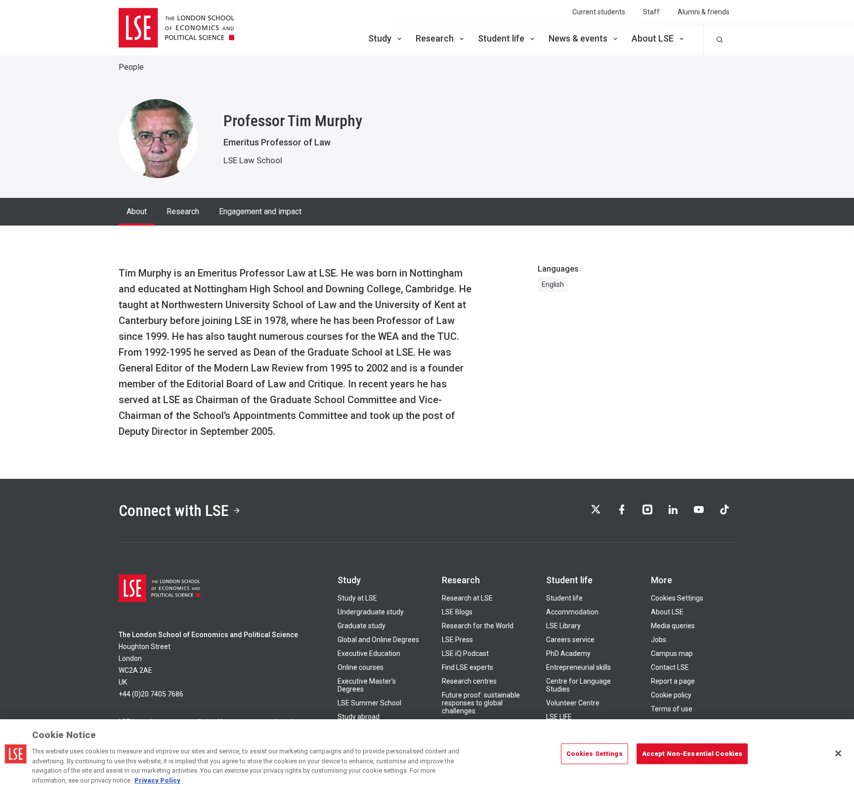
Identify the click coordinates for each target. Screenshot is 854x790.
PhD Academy (568, 653)
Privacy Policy (157, 780)
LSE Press (457, 640)
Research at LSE (467, 598)
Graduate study (361, 626)
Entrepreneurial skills (578, 667)
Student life (501, 38)
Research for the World (477, 626)
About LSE (653, 38)
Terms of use (671, 709)
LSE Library (563, 626)
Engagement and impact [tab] (260, 211)
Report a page (673, 681)
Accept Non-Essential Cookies (692, 753)
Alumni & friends (703, 12)
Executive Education (369, 653)
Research (435, 38)
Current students (598, 12)
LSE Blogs (457, 612)
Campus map (672, 653)
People (131, 67)
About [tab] (137, 211)
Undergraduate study (371, 612)
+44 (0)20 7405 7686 (151, 694)
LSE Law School (252, 160)
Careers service (570, 640)
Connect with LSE (174, 510)
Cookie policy (671, 695)
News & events (578, 38)
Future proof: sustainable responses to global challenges (481, 703)
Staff (651, 12)
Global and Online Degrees (378, 640)
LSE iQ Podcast (465, 653)
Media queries (673, 626)
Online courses (361, 667)
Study (379, 38)
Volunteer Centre (572, 703)
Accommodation (572, 612)
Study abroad (359, 717)
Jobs (658, 640)
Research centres (469, 681)
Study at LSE (357, 598)
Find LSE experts (467, 667)
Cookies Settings (677, 598)
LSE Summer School (369, 703)
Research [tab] (183, 211)
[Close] (838, 753)
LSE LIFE (559, 717)
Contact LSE (670, 667)
